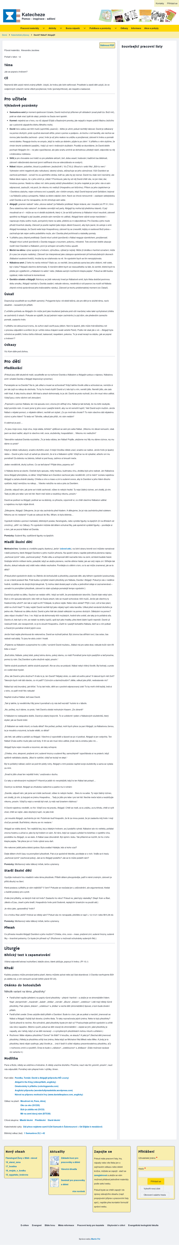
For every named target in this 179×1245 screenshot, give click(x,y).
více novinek (78, 1191)
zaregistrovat (101, 1175)
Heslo (141, 1168)
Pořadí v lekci (10, 56)
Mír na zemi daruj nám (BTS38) (35, 1113)
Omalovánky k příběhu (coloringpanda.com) (36, 1086)
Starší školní (54, 1120)
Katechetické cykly (13, 1126)
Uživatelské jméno (147, 1157)
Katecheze (33, 14)
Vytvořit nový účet (152, 1188)
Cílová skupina (11, 1120)
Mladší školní (26, 1120)
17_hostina (11, 1166)
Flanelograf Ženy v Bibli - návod (21, 1157)
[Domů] (11, 16)
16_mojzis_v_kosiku (16, 1170)
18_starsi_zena (13, 1162)
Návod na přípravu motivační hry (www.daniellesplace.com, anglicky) (49, 1094)
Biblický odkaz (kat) (13, 1133)
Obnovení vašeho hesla (155, 1194)
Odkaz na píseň (11, 1101)
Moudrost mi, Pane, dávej (32, 1101)
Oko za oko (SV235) (30, 1105)
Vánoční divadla (69, 1169)
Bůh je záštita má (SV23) (32, 1109)
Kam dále (8, 1077)
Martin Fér (95, 1239)
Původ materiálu (12, 50)
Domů (4, 35)
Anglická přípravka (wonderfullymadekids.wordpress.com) (44, 1090)
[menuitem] (160, 3)
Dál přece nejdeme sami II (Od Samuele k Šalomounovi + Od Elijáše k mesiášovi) (62, 1126)
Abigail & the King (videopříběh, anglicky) (35, 1081)
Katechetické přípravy (20, 35)
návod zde (65, 548)
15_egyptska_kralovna (17, 1174)
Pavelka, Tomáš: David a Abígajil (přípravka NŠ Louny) (42, 1077)
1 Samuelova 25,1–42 (34, 1133)
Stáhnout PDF (107, 45)
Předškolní (40, 1120)
